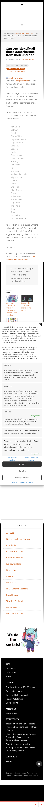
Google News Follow (16, 68)
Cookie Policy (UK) (14, 551)
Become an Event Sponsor (18, 539)
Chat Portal (11, 545)
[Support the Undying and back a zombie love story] (27, 298)
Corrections (11, 672)
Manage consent (39, 764)
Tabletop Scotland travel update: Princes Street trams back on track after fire (21, 727)
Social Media (12, 595)
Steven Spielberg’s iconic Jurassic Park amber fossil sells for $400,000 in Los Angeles (21, 737)
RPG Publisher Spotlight (17, 589)
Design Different (22, 81)
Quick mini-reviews (14, 691)
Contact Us (11, 668)
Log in (35, 776)
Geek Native (22, 14)
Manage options (22, 477)
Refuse (22, 471)
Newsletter (11, 570)
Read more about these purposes (31, 459)
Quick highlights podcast (17, 695)
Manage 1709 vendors (11, 459)
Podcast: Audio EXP (15, 613)
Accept (22, 464)
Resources (11, 582)
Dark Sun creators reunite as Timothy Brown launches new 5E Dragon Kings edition (21, 747)
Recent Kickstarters (15, 699)
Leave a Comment (17, 71)
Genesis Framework (14, 776)
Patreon (9, 576)
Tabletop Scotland (14, 601)
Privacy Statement (26, 482)
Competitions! (12, 703)
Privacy (9, 676)
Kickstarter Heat (13, 564)
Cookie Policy (14, 482)
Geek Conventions (14, 558)
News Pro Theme (28, 773)
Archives (10, 533)
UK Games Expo (13, 607)
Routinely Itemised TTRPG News (20, 687)
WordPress (27, 776)
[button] (40, 324)
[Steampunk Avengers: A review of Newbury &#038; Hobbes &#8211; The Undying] (12, 298)
